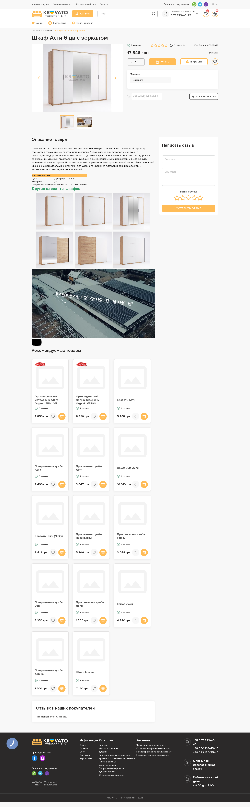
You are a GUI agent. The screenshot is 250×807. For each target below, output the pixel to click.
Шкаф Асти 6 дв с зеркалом (70, 30)
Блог (82, 751)
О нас (83, 745)
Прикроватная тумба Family (131, 536)
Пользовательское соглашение (152, 755)
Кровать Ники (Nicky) (49, 536)
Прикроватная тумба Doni (49, 604)
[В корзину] (62, 416)
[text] (177, 198)
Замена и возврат (62, 4)
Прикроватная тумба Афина (49, 672)
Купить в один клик (204, 96)
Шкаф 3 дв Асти (128, 468)
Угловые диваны (107, 765)
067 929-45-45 (181, 15)
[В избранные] (215, 61)
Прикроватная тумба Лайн (90, 604)
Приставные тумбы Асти (89, 468)
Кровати (103, 745)
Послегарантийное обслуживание (154, 751)
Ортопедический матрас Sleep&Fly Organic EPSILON (46, 400)
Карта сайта (86, 758)
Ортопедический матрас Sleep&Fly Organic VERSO (87, 400)
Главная (36, 30)
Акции (39, 23)
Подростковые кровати (111, 768)
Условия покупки (40, 4)
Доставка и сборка (86, 4)
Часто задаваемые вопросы (151, 745)
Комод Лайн (125, 604)
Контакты (85, 755)
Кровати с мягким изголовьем (114, 755)
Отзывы (84, 748)
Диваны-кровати (107, 771)
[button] (39, 78)
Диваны (103, 751)
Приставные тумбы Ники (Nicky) (89, 536)
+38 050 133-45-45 (205, 748)
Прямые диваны (107, 761)
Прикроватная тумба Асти (49, 468)
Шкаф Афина (85, 672)
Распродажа (59, 23)
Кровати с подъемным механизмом (117, 758)
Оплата (104, 4)
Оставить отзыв (188, 208)
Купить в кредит (84, 23)
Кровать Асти (126, 400)
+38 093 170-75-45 (205, 752)
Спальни (47, 30)
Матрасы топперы (108, 748)
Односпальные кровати (111, 775)
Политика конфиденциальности (153, 748)
